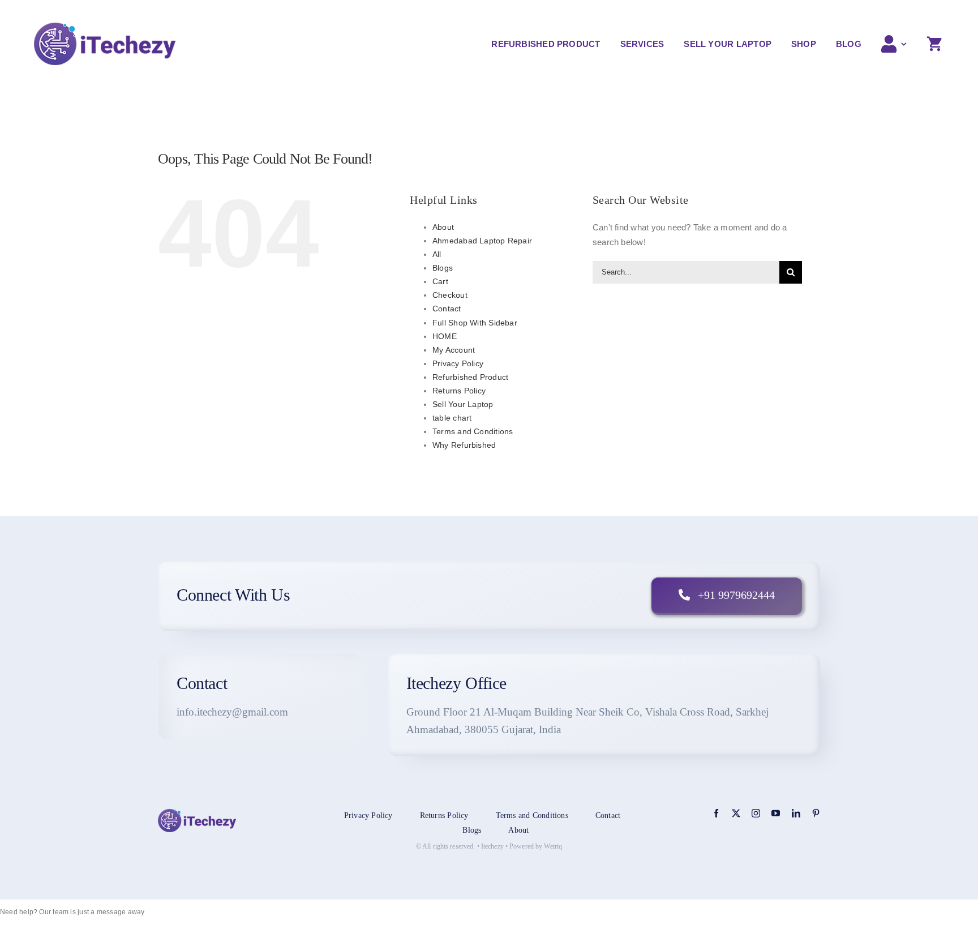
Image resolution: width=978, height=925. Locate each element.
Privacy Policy (457, 363)
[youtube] (775, 813)
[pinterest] (816, 813)
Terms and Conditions (472, 431)
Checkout (449, 294)
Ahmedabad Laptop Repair (482, 240)
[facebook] (716, 813)
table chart (451, 417)
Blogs (442, 267)
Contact (446, 308)
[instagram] (756, 813)
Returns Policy (459, 390)
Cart (440, 281)
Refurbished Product (470, 377)
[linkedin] (796, 813)
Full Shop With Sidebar (474, 322)
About (443, 227)
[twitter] (736, 813)
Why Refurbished (464, 444)
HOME (444, 336)
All (436, 254)
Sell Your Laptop (463, 404)
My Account (453, 349)
